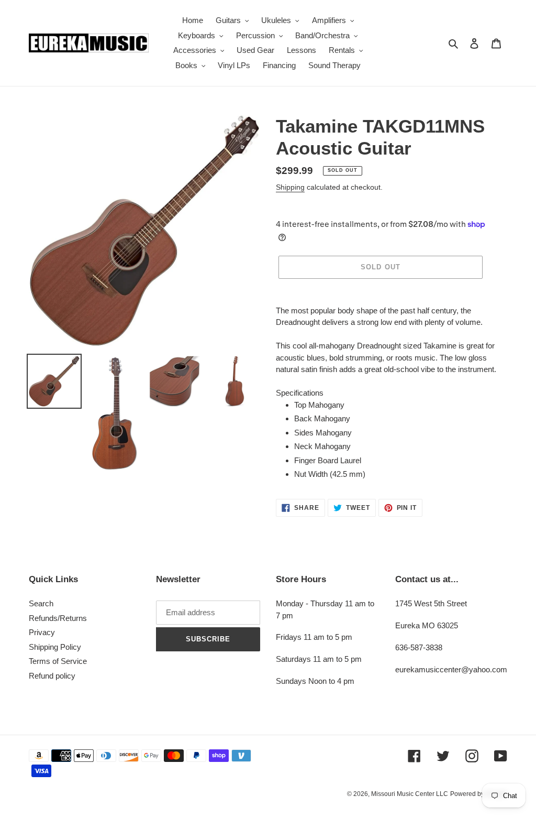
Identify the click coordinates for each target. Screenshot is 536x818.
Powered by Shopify (478, 794)
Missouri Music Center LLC (409, 794)
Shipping (290, 187)
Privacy (42, 632)
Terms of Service (58, 661)
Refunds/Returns (58, 618)
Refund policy (52, 675)
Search (41, 603)
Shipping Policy (55, 646)
